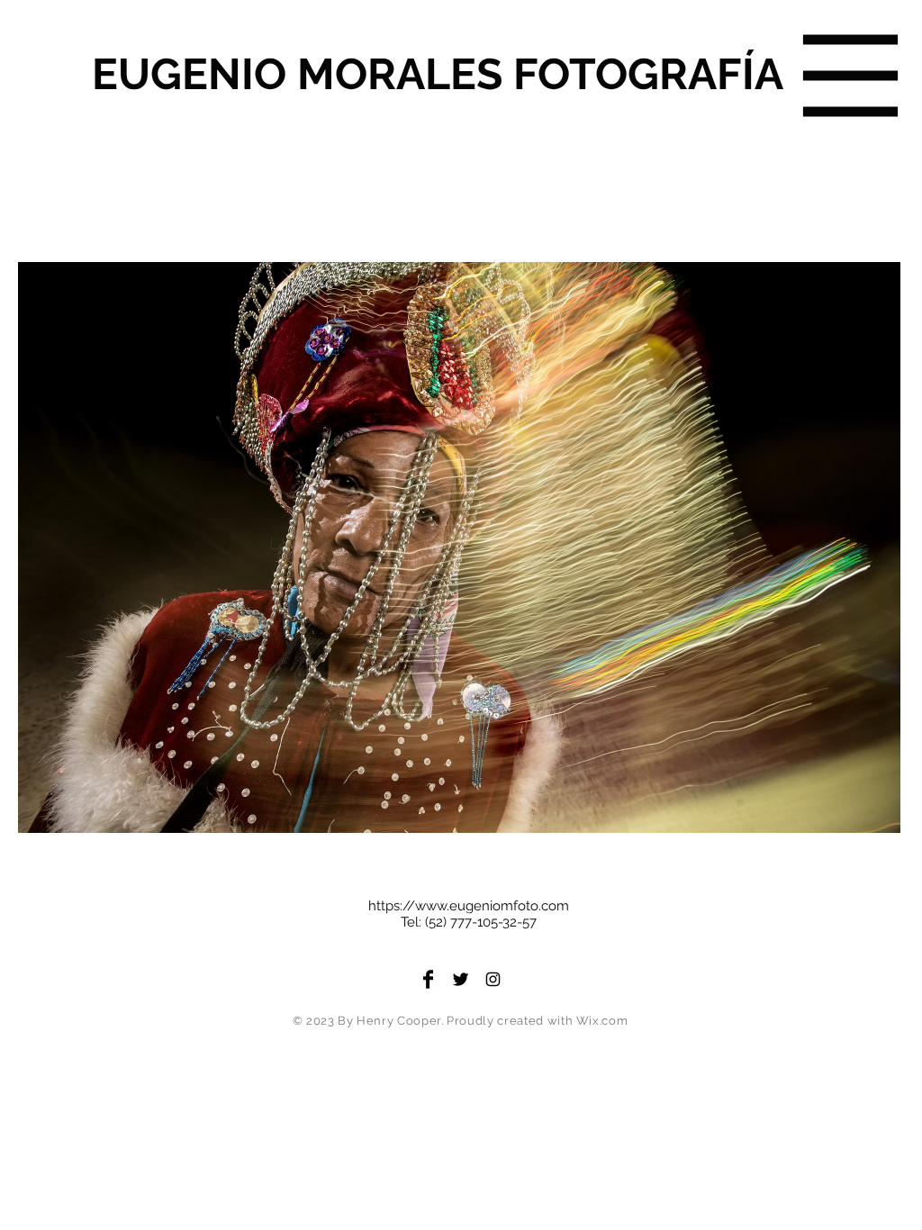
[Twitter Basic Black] (460, 979)
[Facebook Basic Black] (428, 979)
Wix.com (602, 1020)
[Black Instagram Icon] (493, 979)
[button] (851, 76)
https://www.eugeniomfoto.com (468, 906)
